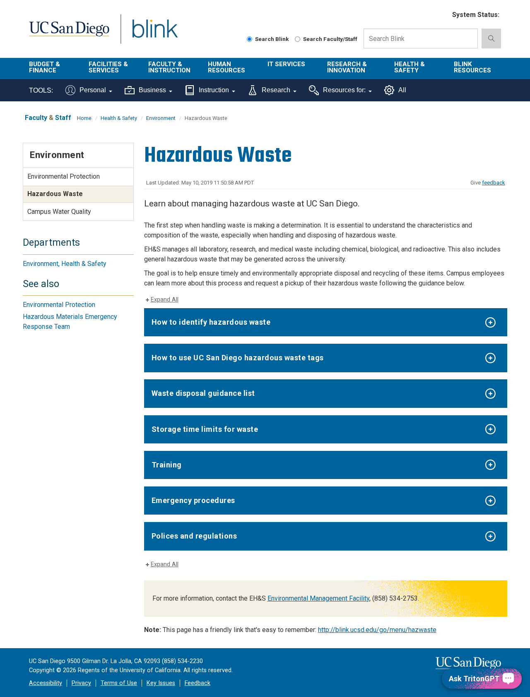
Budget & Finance (44, 67)
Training (167, 464)
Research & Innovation (347, 67)
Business (152, 89)
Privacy (81, 683)
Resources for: (344, 89)
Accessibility (45, 683)
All (402, 89)
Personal (93, 89)
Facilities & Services (108, 67)
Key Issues (161, 683)
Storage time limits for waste (205, 429)
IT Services (286, 64)
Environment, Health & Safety (64, 264)
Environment (161, 118)
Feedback (197, 683)
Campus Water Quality (59, 212)
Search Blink (272, 39)
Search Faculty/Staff (330, 39)
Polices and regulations (194, 536)
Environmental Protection (63, 176)
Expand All (164, 299)
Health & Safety (409, 67)
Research (276, 89)
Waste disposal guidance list (203, 393)
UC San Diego (69, 33)
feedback (493, 183)
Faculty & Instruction (169, 67)
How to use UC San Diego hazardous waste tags (238, 357)
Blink (154, 33)
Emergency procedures (193, 500)
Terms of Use (119, 683)
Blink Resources (472, 67)
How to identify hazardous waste (211, 322)
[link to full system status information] (441, 15)
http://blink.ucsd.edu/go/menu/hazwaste (377, 630)
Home (84, 118)
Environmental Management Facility (318, 598)
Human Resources (226, 67)
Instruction (214, 89)
